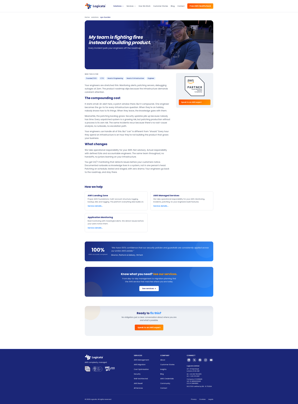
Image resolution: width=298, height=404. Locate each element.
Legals (210, 399)
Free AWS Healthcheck (200, 6)
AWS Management (141, 360)
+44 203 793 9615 (195, 374)
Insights (163, 369)
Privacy (193, 399)
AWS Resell (138, 383)
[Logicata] (95, 6)
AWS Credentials (167, 378)
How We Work (144, 6)
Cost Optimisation (141, 369)
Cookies (202, 399)
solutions (94, 17)
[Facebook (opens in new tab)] (200, 360)
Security (137, 374)
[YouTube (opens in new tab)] (211, 360)
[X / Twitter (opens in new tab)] (194, 360)
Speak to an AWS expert (191, 102)
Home (87, 17)
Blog (173, 6)
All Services (138, 388)
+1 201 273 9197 (194, 376)
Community (165, 383)
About (162, 360)
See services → (149, 288)
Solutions (117, 6)
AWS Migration (140, 364)
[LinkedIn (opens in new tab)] (189, 360)
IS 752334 (208, 386)
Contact (181, 6)
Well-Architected (141, 378)
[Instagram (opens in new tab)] (205, 360)
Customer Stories (160, 6)
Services (130, 6)
